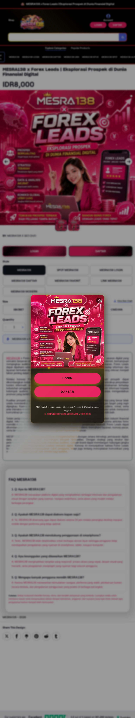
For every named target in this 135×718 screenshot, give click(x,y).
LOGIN (67, 378)
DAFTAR (67, 391)
